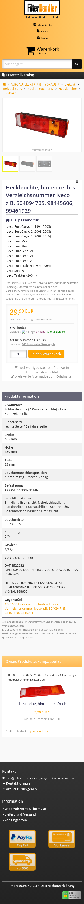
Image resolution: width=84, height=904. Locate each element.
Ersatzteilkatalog (19, 74)
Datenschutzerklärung (58, 886)
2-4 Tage (40, 331)
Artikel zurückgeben (21, 789)
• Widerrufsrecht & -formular (24, 809)
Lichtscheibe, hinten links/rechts (42, 703)
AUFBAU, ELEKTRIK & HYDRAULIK (35, 84)
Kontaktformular (18, 783)
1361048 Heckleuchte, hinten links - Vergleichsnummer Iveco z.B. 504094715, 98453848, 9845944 (35, 608)
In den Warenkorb (46, 354)
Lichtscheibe (37, 679)
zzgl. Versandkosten (40, 319)
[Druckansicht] (77, 182)
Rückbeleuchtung (40, 88)
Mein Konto (44, 25)
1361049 (9, 93)
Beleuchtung (12, 88)
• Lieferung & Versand (19, 814)
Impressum (18, 886)
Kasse (44, 31)
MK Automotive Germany (37, 344)
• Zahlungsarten (15, 820)
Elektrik (70, 84)
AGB (33, 886)
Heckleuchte (68, 88)
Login (44, 38)
